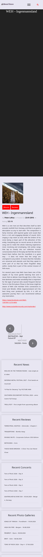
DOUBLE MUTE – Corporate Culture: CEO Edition (21, 437)
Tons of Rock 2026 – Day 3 (13, 479)
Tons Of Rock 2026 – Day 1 (13, 491)
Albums (6, 207)
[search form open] (37, 4)
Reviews (15, 207)
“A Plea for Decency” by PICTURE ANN (17, 389)
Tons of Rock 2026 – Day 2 (13, 485)
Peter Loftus (10, 218)
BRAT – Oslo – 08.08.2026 (13, 539)
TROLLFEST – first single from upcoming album (21, 404)
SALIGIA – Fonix (21, 343)
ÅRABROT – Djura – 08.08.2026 (15, 533)
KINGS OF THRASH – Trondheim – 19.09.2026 (20, 521)
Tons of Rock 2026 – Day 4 (13, 474)
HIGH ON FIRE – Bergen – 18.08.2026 (17, 527)
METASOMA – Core (10, 443)
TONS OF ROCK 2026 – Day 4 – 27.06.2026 (19, 544)
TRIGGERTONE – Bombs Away (14, 432)
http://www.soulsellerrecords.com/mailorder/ (19, 306)
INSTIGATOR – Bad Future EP (15, 337)
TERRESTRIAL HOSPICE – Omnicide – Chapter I (20, 426)
